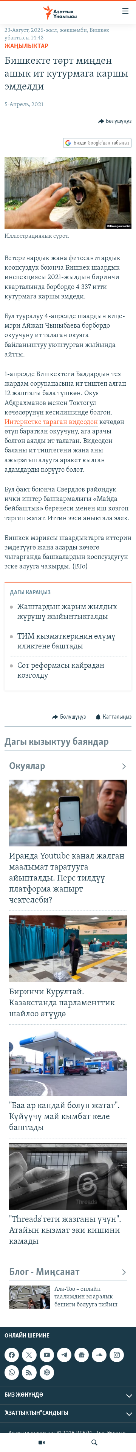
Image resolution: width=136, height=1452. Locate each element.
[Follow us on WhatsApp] (12, 1373)
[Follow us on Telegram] (64, 1355)
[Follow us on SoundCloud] (99, 1355)
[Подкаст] (47, 1373)
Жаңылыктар (26, 46)
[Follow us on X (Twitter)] (29, 1355)
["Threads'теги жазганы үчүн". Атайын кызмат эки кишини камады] (68, 1176)
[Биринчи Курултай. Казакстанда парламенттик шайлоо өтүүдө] (68, 948)
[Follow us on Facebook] (12, 1355)
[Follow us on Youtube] (47, 1355)
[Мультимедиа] (41, 1442)
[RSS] (29, 1373)
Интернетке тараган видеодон (51, 422)
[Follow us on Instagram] (117, 1355)
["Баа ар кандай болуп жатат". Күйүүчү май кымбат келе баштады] (68, 1062)
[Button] (115, 121)
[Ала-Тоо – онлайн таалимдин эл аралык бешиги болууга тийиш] (29, 1297)
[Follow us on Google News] (81, 1355)
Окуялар (27, 766)
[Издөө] (94, 1442)
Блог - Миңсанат (44, 1272)
